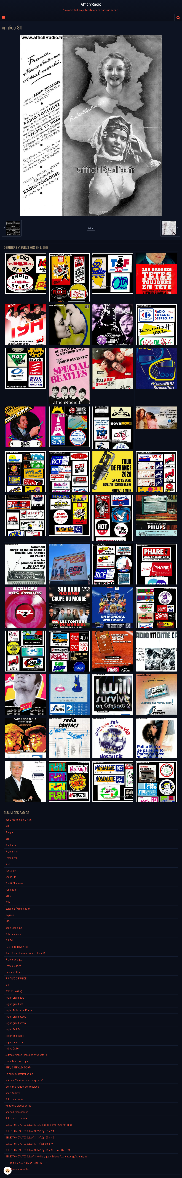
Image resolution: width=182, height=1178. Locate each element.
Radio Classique (14, 928)
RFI (7, 985)
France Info (11, 858)
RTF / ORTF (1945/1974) (19, 1067)
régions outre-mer (15, 1042)
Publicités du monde (16, 1118)
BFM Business (13, 934)
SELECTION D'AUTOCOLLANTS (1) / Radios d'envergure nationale (39, 1125)
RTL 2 (9, 896)
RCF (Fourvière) (14, 991)
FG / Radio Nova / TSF (17, 947)
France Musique (14, 959)
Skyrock (10, 915)
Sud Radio (11, 845)
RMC (8, 826)
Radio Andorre (13, 1093)
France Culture (13, 966)
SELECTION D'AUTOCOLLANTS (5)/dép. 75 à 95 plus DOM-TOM (38, 1150)
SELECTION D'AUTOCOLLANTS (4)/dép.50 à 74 (29, 1144)
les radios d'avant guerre (19, 1061)
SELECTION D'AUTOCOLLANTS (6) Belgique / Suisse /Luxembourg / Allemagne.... (47, 1156)
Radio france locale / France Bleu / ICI (25, 953)
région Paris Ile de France (19, 1010)
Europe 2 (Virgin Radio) (18, 908)
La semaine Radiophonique (19, 1074)
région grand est (14, 1004)
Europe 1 (10, 832)
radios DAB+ (12, 1048)
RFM (8, 902)
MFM (8, 921)
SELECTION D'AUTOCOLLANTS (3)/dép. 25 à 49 (30, 1137)
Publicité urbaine (14, 1099)
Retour (91, 228)
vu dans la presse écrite (18, 1105)
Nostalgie (11, 870)
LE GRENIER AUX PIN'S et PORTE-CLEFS (26, 1163)
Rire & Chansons (14, 883)
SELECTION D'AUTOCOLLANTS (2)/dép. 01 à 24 (30, 1131)
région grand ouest (16, 1016)
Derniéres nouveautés (17, 1169)
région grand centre (16, 1023)
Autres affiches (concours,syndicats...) (26, 1055)
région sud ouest (15, 1036)
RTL (7, 839)
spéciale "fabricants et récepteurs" (24, 1080)
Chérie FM (11, 877)
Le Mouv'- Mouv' (14, 972)
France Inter (12, 851)
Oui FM (9, 940)
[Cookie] (8, 1171)
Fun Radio (11, 890)
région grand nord (15, 997)
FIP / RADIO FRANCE (16, 978)
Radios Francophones (17, 1112)
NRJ (8, 864)
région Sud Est (13, 1029)
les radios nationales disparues (22, 1086)
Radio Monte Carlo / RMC (19, 819)
